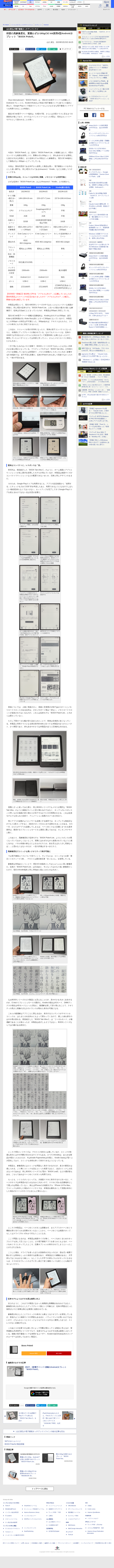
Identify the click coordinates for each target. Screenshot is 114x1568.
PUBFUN (88, 1515)
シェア (32, 49)
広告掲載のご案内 (37, 1543)
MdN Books (71, 1525)
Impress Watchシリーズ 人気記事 (95, 368)
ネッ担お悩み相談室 (11, 1522)
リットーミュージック (55, 1505)
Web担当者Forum (10, 1509)
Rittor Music (50, 1503)
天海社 (90, 1505)
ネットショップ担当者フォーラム (34, 1509)
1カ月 (107, 28)
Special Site (87, 61)
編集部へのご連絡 (50, 1543)
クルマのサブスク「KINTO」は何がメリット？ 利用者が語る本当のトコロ (99, 67)
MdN (67, 1522)
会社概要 (76, 1543)
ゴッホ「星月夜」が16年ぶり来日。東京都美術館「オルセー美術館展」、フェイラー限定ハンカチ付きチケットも (96, 377)
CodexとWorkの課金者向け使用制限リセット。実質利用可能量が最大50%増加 (99, 227)
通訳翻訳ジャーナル (74, 1512)
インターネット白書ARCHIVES (14, 1535)
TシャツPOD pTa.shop (95, 1524)
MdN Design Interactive (75, 1528)
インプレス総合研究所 (12, 1512)
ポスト (15, 49)
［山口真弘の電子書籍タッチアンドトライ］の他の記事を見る (40, 1431)
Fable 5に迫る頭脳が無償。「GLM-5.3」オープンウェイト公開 (99, 195)
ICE (86, 1503)
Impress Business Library (31, 1512)
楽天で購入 (59, 1353)
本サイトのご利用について (11, 1543)
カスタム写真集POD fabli (96, 1528)
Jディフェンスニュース (75, 1509)
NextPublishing (28, 1531)
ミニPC (47, 9)
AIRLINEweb (72, 1505)
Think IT (7, 1505)
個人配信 (55, 9)
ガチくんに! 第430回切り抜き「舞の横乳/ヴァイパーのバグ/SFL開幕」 (98, 217)
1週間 (98, 28)
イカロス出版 (70, 1503)
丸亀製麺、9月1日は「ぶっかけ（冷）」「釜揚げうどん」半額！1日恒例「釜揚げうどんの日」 (96, 391)
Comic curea (91, 1509)
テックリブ (69, 1532)
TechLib (70, 1534)
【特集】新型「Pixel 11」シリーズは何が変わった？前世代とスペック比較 (99, 426)
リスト (22, 49)
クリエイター (72, 9)
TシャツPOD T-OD (55, 1512)
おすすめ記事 (87, 404)
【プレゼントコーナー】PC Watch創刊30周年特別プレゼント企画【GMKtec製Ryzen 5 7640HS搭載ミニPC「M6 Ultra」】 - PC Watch (96, 38)
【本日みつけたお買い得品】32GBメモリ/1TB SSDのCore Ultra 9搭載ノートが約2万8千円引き (95, 48)
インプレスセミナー (30, 1515)
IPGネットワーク (90, 1522)
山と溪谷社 (49, 1519)
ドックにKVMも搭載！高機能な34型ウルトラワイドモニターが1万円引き (99, 143)
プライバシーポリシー (64, 1543)
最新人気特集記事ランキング (93, 333)
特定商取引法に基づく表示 (103, 1543)
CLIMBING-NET (53, 1525)
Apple (63, 9)
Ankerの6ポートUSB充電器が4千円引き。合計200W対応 (98, 128)
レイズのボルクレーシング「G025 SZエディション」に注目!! (99, 98)
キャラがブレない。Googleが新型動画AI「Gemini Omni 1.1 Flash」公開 (99, 174)
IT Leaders (8, 1515)
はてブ (43, 49)
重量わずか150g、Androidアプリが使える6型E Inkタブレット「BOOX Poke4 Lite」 (31, 1459)
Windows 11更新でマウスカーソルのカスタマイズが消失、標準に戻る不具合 (98, 236)
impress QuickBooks (94, 1512)
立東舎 (51, 1515)
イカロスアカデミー (74, 1519)
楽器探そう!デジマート (55, 1509)
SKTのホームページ (13, 1441)
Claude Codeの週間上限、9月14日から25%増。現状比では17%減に (99, 206)
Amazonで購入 (34, 1353)
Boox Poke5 (27, 1345)
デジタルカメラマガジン (12, 1528)
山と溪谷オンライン (55, 1522)
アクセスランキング (90, 25)
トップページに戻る (40, 1489)
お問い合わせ (25, 1543)
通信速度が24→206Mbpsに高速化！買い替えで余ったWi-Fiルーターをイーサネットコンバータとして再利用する (96, 339)
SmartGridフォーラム (30, 1505)
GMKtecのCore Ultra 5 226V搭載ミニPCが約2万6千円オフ (99, 159)
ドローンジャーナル (11, 1519)
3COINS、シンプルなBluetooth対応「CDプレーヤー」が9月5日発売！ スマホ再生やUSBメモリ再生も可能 (96, 381)
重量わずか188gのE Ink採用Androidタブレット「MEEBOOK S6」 (28, 1473)
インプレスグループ (87, 1543)
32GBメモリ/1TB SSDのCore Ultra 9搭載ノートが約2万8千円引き (99, 151)
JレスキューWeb (73, 1515)
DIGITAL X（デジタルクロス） (33, 1519)
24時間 (90, 28)
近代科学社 (49, 1528)
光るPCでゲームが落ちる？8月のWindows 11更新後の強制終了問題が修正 (99, 247)
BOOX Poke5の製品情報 (14, 1444)
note (54, 49)
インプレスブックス (30, 1528)
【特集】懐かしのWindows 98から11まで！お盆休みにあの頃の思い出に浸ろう (99, 442)
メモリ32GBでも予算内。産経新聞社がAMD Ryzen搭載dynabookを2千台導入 (98, 83)
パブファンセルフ (93, 1518)
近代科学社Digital (54, 1531)
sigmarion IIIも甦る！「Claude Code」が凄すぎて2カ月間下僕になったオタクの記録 (95, 356)
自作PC (40, 9)
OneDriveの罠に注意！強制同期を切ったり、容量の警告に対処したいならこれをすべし (96, 345)
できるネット (9, 1532)
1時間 (81, 28)
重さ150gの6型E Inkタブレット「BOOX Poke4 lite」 (64, 1456)
